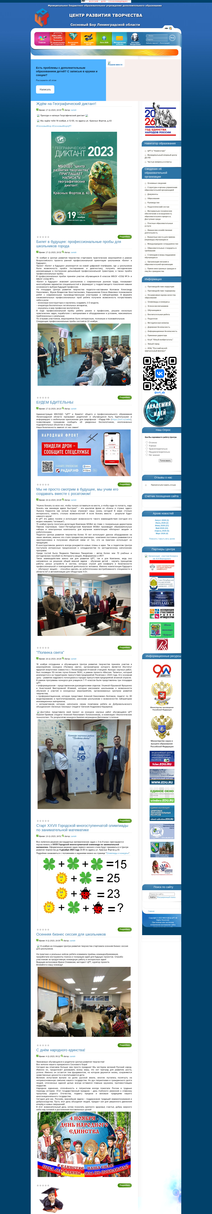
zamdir (74, 110)
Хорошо (152, 446)
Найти (153, 897)
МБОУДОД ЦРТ (168, 918)
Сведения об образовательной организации (156, 172)
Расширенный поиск (166, 897)
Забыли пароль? (152, 43)
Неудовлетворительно (159, 452)
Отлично (152, 442)
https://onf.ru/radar (121, 419)
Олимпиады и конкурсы (117, 853)
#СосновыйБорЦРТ (61, 126)
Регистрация (164, 43)
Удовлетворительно (157, 449)
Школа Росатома (170, 28)
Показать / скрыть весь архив (162, 539)
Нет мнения (154, 455)
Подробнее (125, 237)
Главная (151, 911)
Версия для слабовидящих (166, 28)
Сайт (45, 18)
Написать (45, 89)
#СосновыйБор (44, 126)
